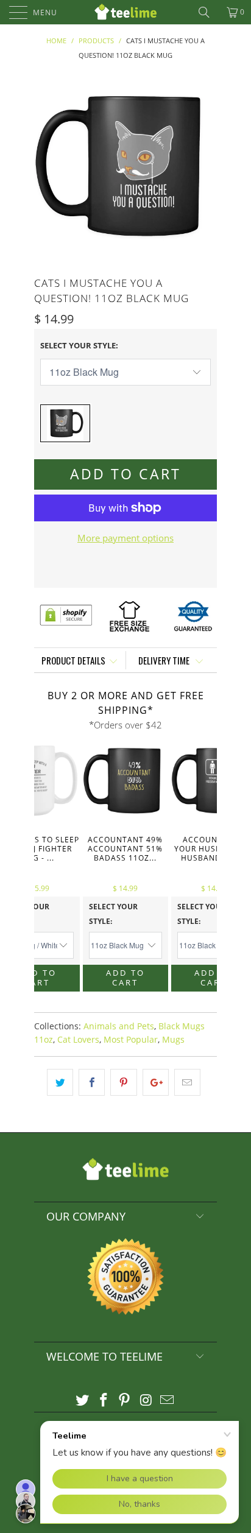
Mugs (173, 1039)
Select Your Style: (79, 345)
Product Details (73, 660)
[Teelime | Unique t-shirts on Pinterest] (125, 1400)
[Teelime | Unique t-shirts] (125, 12)
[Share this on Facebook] (92, 1082)
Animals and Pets (118, 1026)
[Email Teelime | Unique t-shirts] (167, 1400)
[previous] (46, 166)
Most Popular (131, 1039)
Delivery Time (164, 660)
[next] (205, 166)
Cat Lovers (78, 1039)
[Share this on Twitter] (60, 1082)
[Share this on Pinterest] (123, 1082)
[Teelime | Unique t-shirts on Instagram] (146, 1400)
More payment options (125, 538)
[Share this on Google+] (156, 1082)
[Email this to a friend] (187, 1082)
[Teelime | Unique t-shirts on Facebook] (103, 1400)
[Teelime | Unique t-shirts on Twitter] (83, 1400)
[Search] (208, 12)
